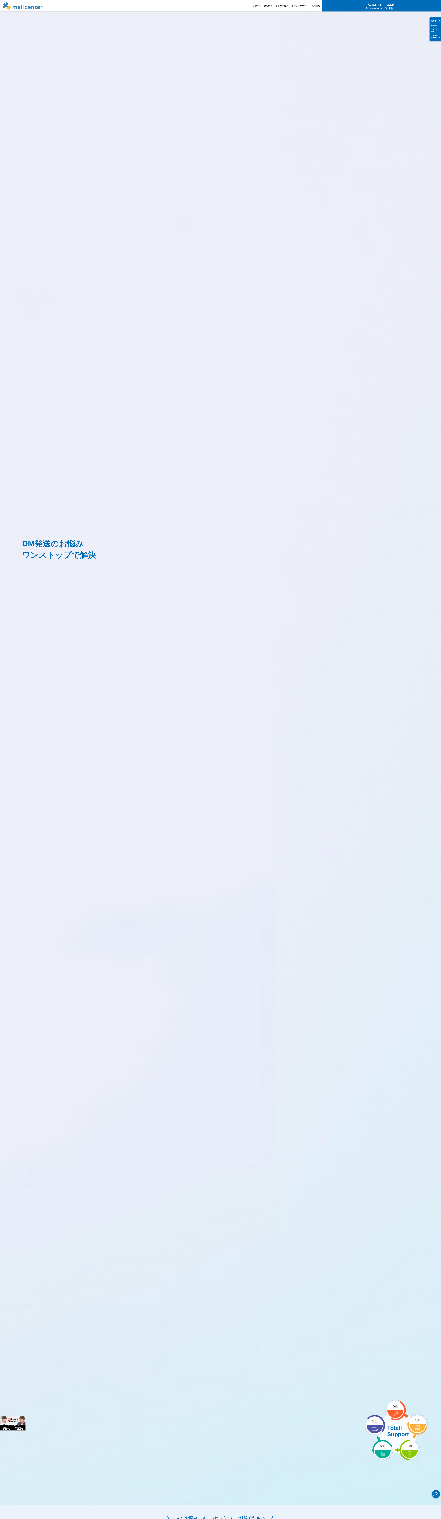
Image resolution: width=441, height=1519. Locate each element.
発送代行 (268, 6)
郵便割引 (434, 25)
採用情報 (316, 6)
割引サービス (282, 6)
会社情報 (256, 6)
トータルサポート (300, 6)
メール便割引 (434, 30)
